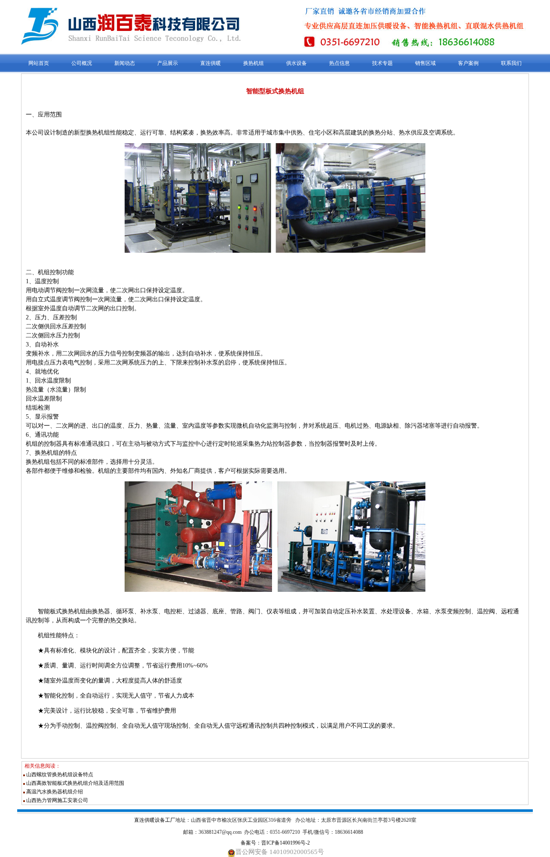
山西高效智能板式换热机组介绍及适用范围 (75, 783)
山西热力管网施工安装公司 (57, 800)
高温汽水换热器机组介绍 (54, 792)
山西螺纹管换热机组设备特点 (59, 774)
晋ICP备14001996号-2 (285, 843)
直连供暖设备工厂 (154, 820)
